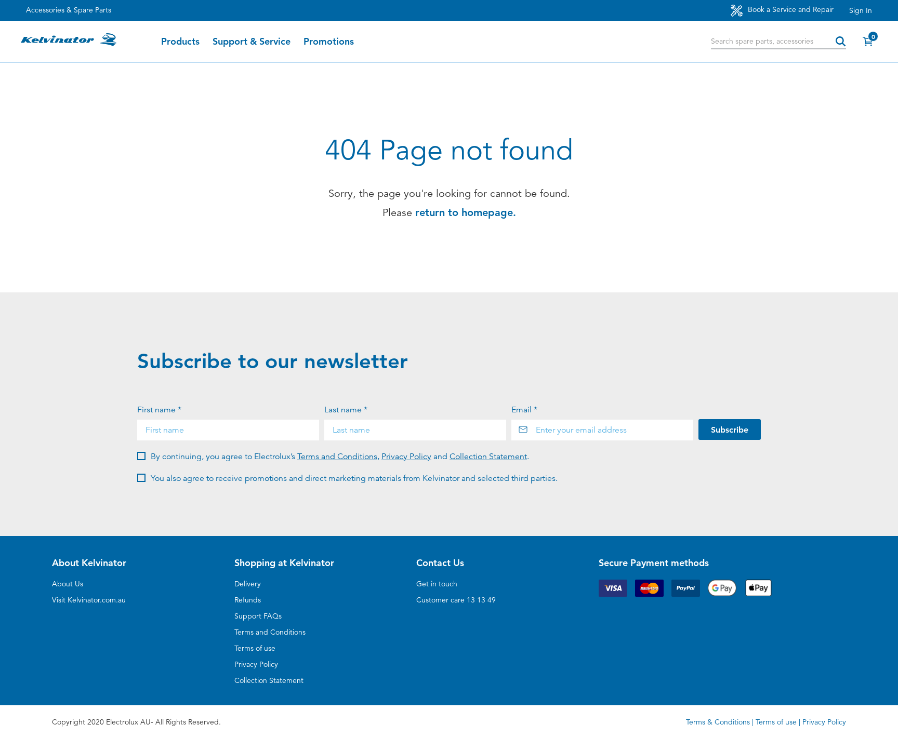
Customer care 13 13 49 (456, 600)
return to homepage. (465, 212)
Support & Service (251, 41)
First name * (159, 410)
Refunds (247, 600)
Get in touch (436, 583)
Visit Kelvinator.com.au (89, 600)
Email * (524, 410)
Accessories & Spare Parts (68, 10)
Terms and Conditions (337, 456)
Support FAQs (258, 616)
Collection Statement (488, 456)
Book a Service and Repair (790, 9)
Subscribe (729, 430)
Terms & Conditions (718, 722)
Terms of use (254, 648)
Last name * (345, 410)
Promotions (328, 41)
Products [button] (180, 41)
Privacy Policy (406, 456)
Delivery (247, 583)
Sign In (860, 10)
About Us (67, 583)
